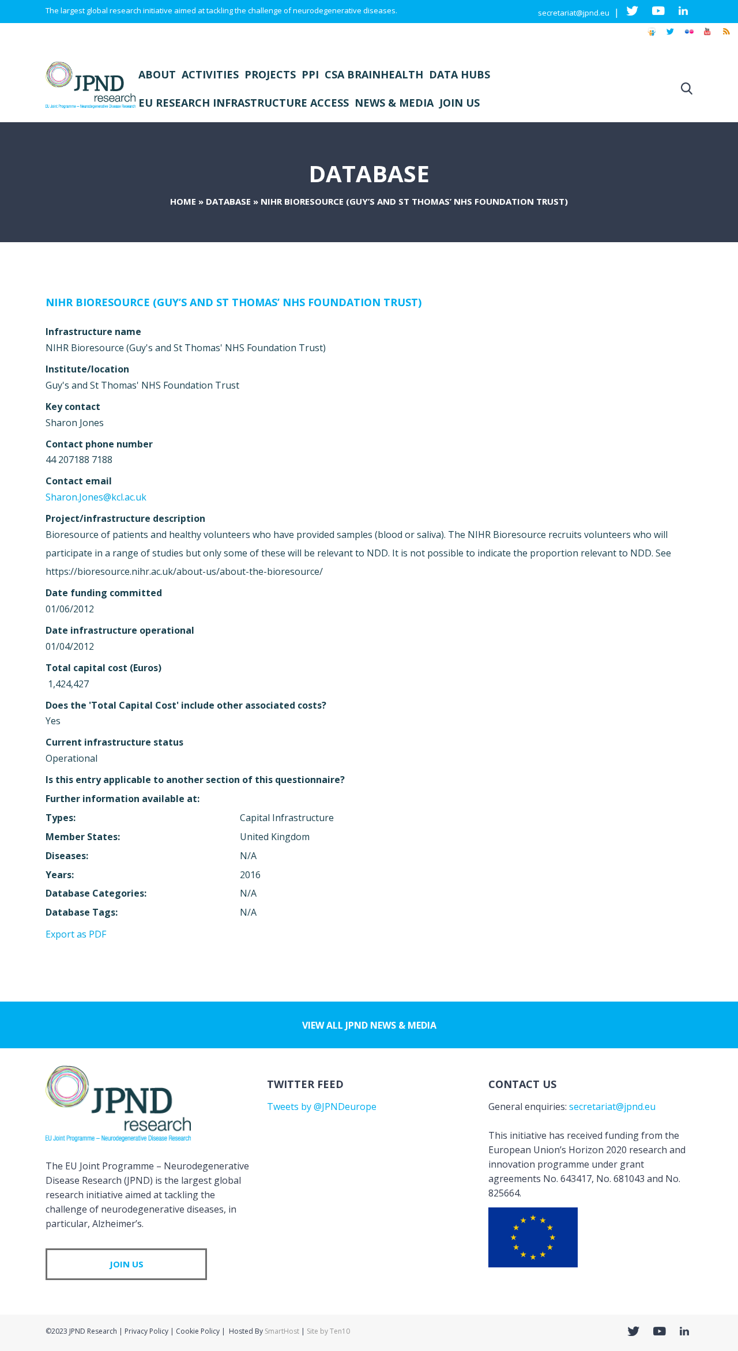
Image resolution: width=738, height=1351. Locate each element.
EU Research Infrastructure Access (243, 103)
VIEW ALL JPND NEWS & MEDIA (369, 1025)
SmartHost (282, 1331)
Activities (210, 74)
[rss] (726, 37)
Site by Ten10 (328, 1331)
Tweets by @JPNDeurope (321, 1106)
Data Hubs (459, 74)
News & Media (394, 103)
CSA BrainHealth (374, 74)
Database (228, 201)
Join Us (459, 103)
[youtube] (707, 37)
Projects (270, 74)
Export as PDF (76, 934)
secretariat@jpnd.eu (573, 12)
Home (183, 201)
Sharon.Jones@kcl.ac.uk (96, 497)
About (157, 74)
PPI (310, 74)
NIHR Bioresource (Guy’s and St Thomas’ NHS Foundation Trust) (233, 302)
